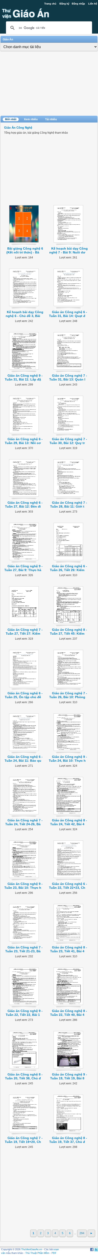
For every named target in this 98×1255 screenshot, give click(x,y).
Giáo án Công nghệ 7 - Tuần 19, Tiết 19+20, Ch (24, 1140)
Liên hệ (92, 3)
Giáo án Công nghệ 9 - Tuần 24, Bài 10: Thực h (68, 758)
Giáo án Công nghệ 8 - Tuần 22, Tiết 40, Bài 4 (68, 1013)
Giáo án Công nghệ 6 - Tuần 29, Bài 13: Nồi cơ (24, 441)
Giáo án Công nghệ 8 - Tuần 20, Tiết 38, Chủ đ (24, 1076)
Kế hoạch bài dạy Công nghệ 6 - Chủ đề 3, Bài (25, 314)
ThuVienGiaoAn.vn (31, 1249)
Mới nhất (10, 119)
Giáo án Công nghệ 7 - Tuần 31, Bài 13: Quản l (68, 377)
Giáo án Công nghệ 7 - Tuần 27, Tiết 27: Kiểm (24, 631)
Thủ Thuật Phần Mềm (37, 1253)
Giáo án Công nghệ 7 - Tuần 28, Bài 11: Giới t (68, 504)
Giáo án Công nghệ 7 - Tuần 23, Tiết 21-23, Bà (24, 949)
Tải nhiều (51, 119)
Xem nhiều (31, 119)
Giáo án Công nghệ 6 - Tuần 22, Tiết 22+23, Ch (68, 885)
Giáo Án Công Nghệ (18, 127)
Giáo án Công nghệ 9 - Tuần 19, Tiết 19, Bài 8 (68, 1076)
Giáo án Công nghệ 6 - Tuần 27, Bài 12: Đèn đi (24, 504)
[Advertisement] (49, 84)
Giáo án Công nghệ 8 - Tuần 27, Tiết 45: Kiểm (68, 631)
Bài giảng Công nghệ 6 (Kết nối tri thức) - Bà (24, 250)
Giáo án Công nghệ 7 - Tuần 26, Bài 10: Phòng (68, 695)
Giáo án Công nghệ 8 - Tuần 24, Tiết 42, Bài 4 (68, 822)
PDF (54, 1253)
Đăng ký (64, 3)
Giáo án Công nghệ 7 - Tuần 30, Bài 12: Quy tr (68, 441)
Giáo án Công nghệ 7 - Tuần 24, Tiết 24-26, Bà (24, 822)
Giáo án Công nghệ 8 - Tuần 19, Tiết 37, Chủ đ (68, 1140)
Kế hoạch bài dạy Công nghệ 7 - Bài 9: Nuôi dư (68, 250)
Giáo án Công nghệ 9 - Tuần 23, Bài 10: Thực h (23, 885)
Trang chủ (50, 3)
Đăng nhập (78, 3)
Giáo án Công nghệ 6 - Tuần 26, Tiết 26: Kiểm (68, 568)
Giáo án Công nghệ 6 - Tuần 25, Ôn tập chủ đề (24, 695)
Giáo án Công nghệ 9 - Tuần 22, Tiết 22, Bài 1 (24, 1013)
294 (82, 1233)
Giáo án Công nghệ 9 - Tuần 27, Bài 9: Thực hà (23, 568)
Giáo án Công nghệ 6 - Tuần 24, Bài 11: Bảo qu (24, 758)
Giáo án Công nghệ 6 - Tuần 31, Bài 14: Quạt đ (68, 314)
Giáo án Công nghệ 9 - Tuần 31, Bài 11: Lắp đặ (24, 377)
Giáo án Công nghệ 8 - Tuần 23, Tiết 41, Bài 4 (68, 949)
